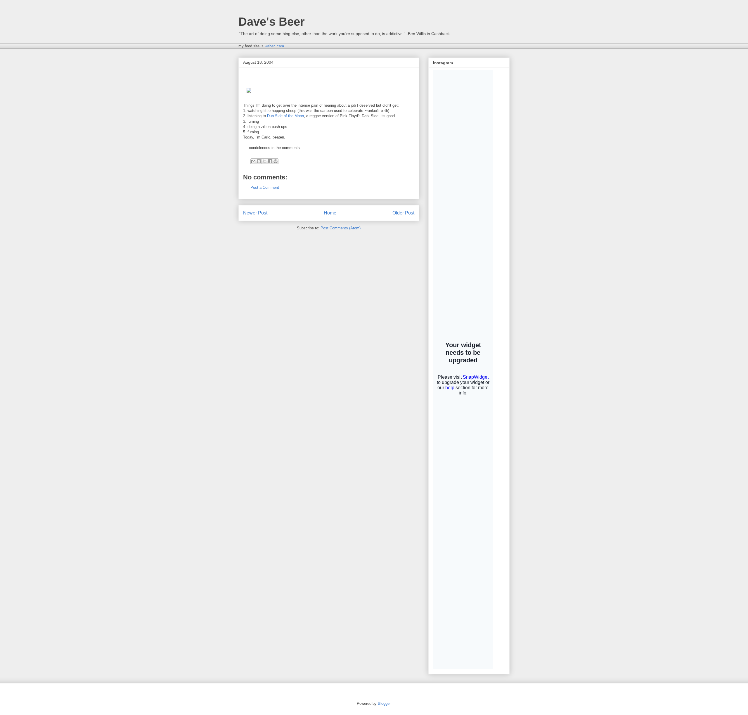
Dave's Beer (271, 21)
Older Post (403, 212)
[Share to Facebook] (270, 161)
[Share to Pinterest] (275, 161)
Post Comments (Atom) (341, 228)
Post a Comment (264, 187)
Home (330, 212)
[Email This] (253, 161)
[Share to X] (264, 161)
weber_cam (274, 46)
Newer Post (255, 212)
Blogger (384, 703)
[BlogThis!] (259, 161)
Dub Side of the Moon (285, 116)
